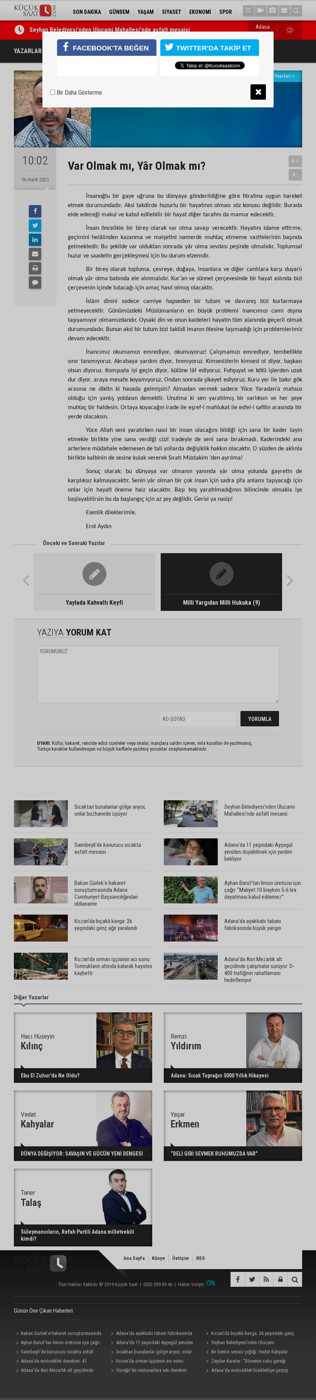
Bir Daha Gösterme (78, 92)
